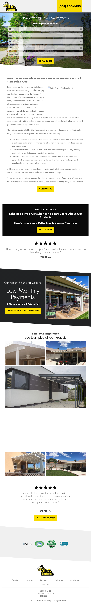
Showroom (43, 580)
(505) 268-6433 (70, 6)
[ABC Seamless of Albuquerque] (10, 6)
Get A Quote (45, 61)
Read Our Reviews (45, 517)
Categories (45, 584)
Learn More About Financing (23, 310)
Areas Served (74, 580)
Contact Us (45, 188)
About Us (15, 580)
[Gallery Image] (25, 353)
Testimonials (59, 580)
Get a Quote (45, 229)
